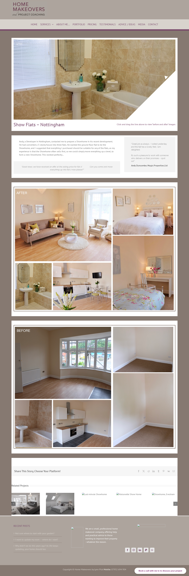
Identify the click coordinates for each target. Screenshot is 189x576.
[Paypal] (146, 550)
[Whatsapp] (152, 550)
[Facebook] (127, 550)
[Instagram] (133, 550)
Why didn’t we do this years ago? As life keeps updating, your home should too (36, 547)
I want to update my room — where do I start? (36, 539)
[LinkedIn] (140, 550)
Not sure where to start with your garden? (34, 533)
